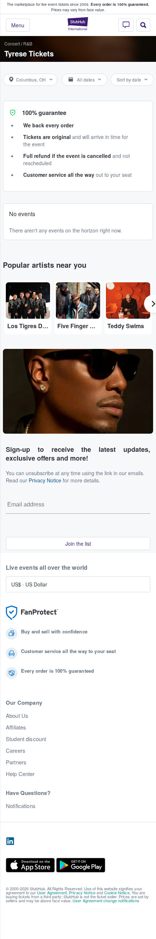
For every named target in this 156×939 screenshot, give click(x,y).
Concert (12, 43)
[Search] (143, 25)
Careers (15, 750)
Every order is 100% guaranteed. (120, 4)
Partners (16, 762)
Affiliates (16, 727)
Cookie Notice (117, 892)
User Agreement (52, 892)
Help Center (20, 774)
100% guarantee (44, 112)
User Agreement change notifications (106, 900)
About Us (17, 716)
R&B (27, 43)
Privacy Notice (45, 480)
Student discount (26, 739)
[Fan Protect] (32, 612)
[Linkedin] (10, 841)
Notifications (21, 806)
